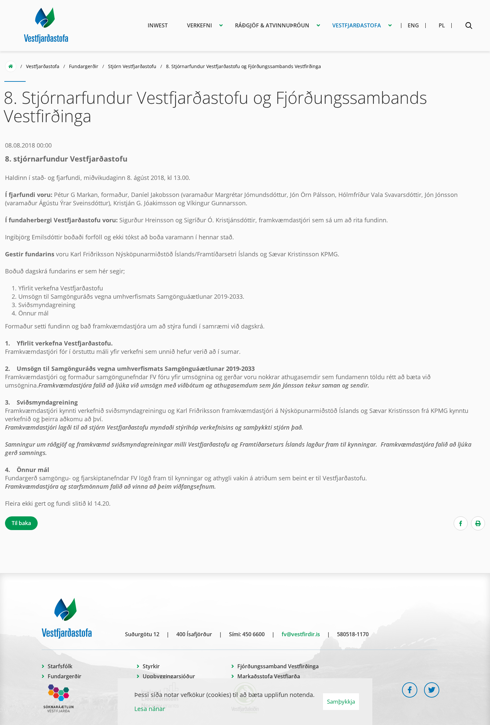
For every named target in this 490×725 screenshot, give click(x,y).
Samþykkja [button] (341, 701)
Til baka (21, 523)
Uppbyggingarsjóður (169, 676)
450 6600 (253, 634)
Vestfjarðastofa (42, 66)
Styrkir (151, 666)
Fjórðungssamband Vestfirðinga (278, 666)
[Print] (478, 523)
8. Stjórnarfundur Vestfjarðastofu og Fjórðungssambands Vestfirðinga (243, 66)
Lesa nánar (149, 709)
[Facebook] (461, 523)
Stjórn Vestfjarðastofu (132, 66)
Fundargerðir (83, 66)
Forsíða (10, 66)
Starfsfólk (60, 666)
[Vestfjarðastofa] (46, 24)
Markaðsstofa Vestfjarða (268, 676)
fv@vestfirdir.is (301, 634)
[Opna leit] (468, 26)
